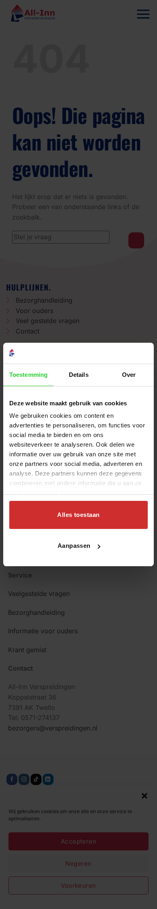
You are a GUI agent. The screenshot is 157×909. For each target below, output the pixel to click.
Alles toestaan (78, 514)
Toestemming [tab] (28, 374)
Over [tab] (129, 374)
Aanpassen (74, 545)
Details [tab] (79, 374)
